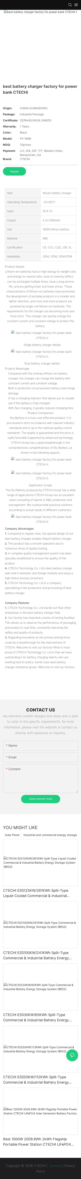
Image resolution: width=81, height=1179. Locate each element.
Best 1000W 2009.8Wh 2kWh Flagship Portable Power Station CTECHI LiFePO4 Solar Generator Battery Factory (37, 1142)
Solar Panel (12, 835)
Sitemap (54, 1166)
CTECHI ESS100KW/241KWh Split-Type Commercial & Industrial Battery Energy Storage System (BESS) (36, 956)
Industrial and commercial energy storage (50, 835)
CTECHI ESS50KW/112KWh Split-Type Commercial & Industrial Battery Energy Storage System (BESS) (36, 1080)
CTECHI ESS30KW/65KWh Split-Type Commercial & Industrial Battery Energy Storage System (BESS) (36, 1018)
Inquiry (14, 171)
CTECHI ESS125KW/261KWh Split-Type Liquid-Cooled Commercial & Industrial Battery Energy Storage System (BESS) (35, 893)
